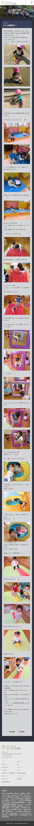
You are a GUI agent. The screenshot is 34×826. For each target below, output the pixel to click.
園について (5, 776)
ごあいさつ (20, 767)
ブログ (18, 770)
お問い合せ (5, 779)
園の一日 (19, 761)
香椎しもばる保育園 (7, 793)
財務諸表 (19, 779)
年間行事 (4, 770)
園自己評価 (5, 767)
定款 (18, 764)
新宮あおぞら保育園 (19, 793)
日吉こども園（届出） (12, 813)
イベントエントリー (22, 776)
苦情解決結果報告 (21, 773)
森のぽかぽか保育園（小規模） (14, 809)
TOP (3, 761)
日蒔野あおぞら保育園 (13, 797)
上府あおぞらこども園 (16, 795)
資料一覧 (4, 764)
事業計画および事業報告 (8, 773)
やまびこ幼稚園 (15, 807)
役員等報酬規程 (6, 781)
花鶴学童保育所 (14, 814)
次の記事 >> (22, 731)
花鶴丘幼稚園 (5, 807)
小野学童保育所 (23, 814)
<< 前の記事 (11, 731)
